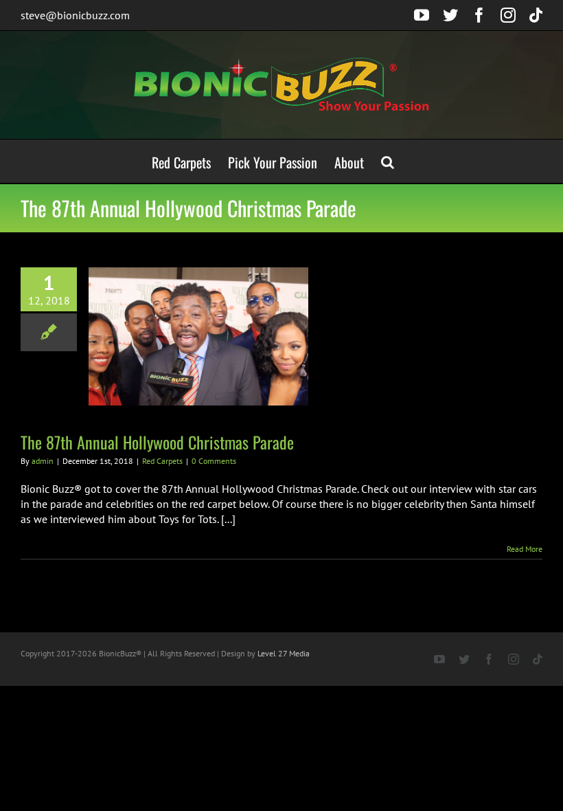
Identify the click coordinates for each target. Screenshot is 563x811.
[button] (387, 161)
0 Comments (214, 461)
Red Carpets (162, 461)
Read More (524, 549)
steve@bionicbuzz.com (75, 15)
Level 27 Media (283, 653)
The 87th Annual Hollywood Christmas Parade (157, 442)
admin (43, 461)
